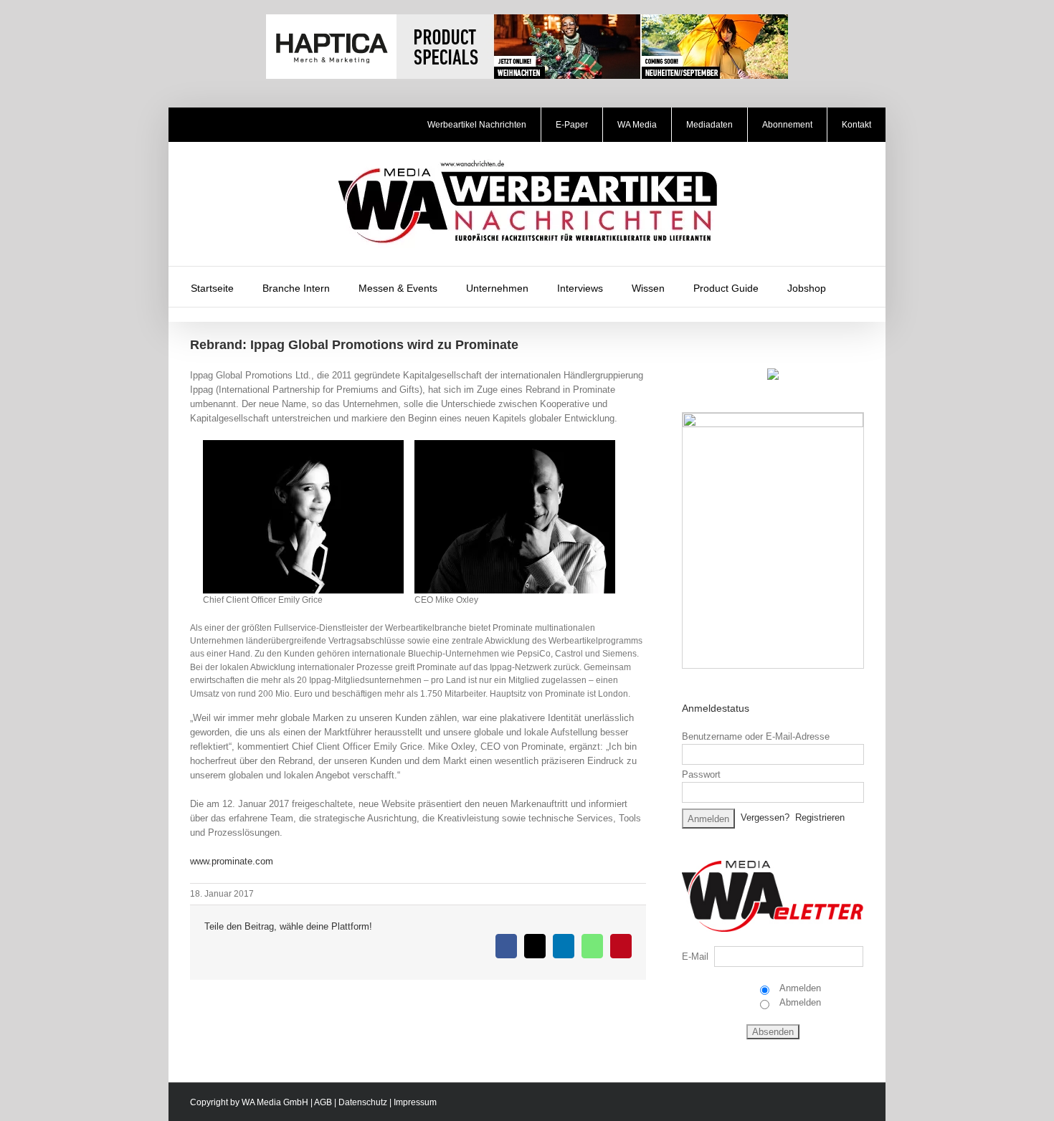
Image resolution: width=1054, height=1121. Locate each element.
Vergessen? (765, 817)
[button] (859, 287)
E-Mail (695, 956)
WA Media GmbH (275, 1102)
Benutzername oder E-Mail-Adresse (756, 736)
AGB (323, 1102)
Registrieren (820, 817)
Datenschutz (362, 1102)
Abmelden (799, 1002)
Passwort (701, 774)
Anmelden (799, 988)
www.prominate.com (231, 861)
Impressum (415, 1102)
